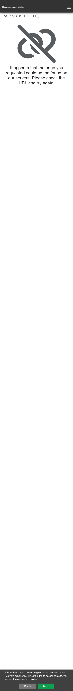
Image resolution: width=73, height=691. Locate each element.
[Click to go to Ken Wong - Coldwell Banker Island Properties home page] (13, 7)
